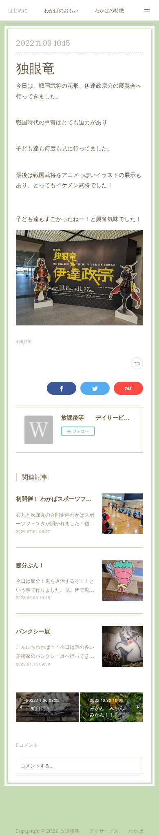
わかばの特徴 (109, 10)
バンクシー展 (33, 631)
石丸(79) (23, 341)
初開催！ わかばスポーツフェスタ (59, 498)
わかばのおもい (61, 10)
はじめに (18, 10)
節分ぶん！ (30, 565)
